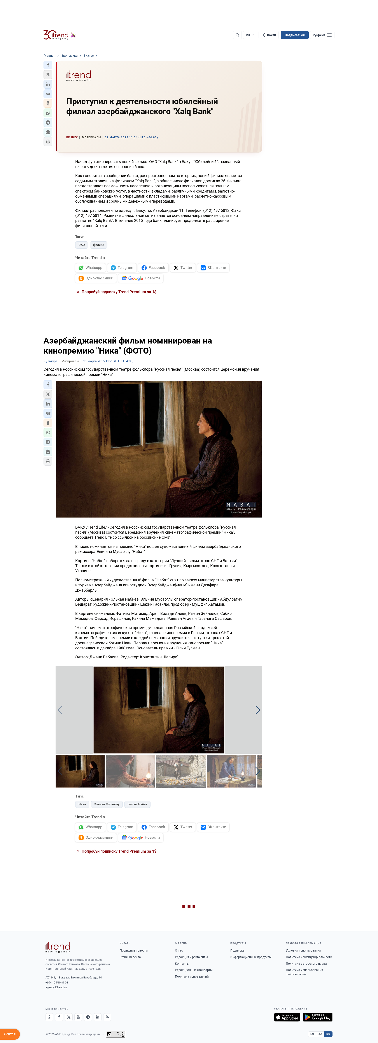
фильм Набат (137, 804)
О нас (179, 950)
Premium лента (130, 957)
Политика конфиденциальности (309, 957)
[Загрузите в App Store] (287, 1017)
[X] (69, 1017)
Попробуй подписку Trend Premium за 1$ (118, 291)
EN (312, 1034)
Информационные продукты (250, 957)
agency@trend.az (56, 987)
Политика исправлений (192, 976)
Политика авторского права (306, 963)
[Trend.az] (60, 35)
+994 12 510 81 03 (57, 982)
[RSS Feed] (107, 1017)
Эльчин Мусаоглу (106, 804)
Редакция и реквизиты (191, 957)
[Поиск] (237, 35)
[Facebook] (59, 1017)
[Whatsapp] (49, 1017)
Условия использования (303, 950)
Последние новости (134, 950)
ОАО (82, 245)
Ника (82, 804)
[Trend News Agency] (58, 947)
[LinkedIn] (98, 1017)
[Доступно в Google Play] (317, 1017)
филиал (98, 245)
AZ (320, 1034)
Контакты (182, 963)
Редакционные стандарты (194, 970)
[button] (48, 65)
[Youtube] (78, 1017)
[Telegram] (88, 1017)
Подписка (237, 950)
